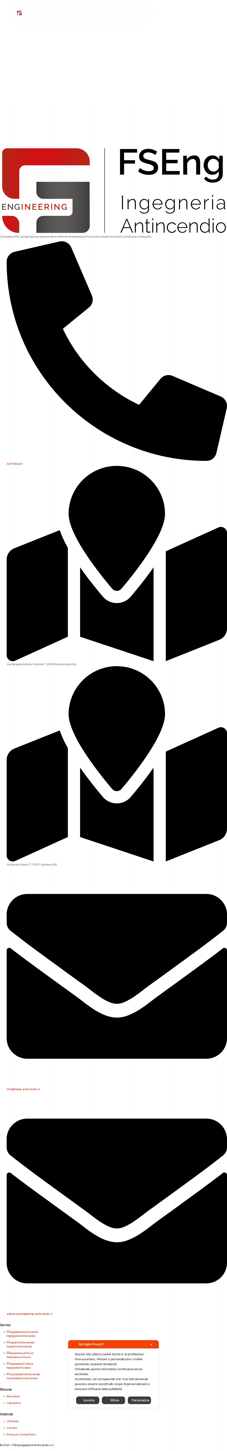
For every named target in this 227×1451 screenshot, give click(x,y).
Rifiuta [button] (114, 1400)
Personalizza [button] (140, 1400)
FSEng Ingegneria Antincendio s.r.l (33, 1445)
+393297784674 (182, 13)
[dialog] (113, 1373)
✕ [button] (151, 1344)
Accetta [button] (88, 1400)
